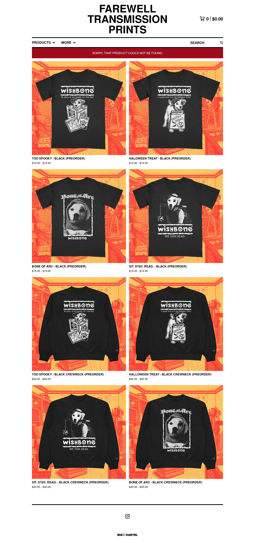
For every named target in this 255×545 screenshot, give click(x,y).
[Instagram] (127, 516)
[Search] (222, 42)
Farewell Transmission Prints (127, 18)
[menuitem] (43, 42)
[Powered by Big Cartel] (127, 535)
